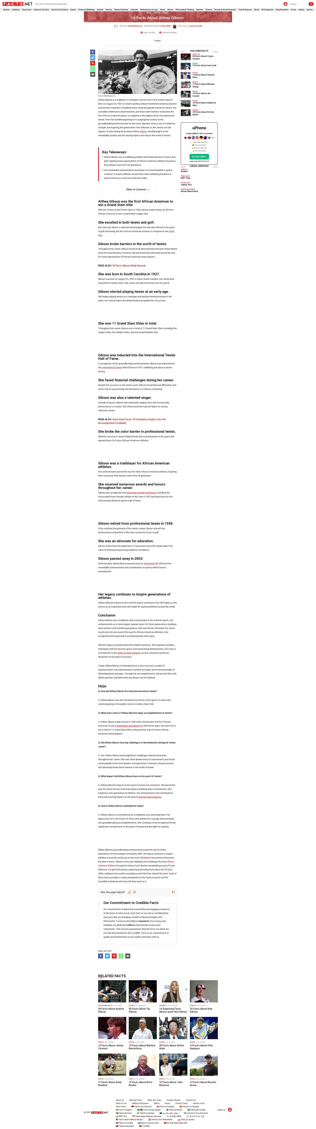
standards (143, 921)
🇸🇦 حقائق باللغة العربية (169, 1113)
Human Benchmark (189, 191)
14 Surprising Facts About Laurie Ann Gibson (173, 1010)
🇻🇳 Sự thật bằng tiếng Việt (175, 1123)
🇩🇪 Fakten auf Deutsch (141, 1106)
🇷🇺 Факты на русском (148, 1123)
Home (148, 12)
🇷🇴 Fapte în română (124, 1123)
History (109, 10)
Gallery (301, 10)
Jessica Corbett (195, 26)
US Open (168, 869)
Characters (26, 10)
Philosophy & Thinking (185, 10)
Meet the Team (154, 1100)
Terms (167, 1103)
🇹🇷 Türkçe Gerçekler (125, 1126)
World (256, 10)
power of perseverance (129, 653)
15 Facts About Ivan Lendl (204, 65)
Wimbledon (145, 857)
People (165, 12)
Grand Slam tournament (128, 725)
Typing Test (186, 185)
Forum (293, 10)
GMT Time (185, 178)
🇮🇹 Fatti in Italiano (124, 1110)
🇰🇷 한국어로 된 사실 (195, 1116)
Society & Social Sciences (225, 10)
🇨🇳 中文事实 (144, 1126)
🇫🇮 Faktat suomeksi (145, 1113)
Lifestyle (134, 10)
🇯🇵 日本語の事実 (174, 1116)
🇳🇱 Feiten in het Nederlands (160, 1119)
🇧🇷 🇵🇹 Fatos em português (149, 1110)
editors (131, 925)
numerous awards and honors (141, 492)
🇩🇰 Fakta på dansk (174, 1110)
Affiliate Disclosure (140, 1103)
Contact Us (191, 1100)
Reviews (199, 10)
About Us (120, 1100)
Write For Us (121, 1103)
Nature (170, 10)
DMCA (156, 1103)
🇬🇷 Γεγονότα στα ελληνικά (195, 1113)
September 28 (151, 563)
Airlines (6, 10)
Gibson (143, 131)
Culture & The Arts (41, 10)
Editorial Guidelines (169, 32)
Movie (162, 10)
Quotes (310, 10)
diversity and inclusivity (149, 797)
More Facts (121, 1106)
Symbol (184, 171)
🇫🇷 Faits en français (165, 1106)
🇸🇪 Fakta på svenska (196, 1110)
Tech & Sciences (245, 10)
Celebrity (16, 10)
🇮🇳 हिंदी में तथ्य (121, 1116)
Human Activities (121, 10)
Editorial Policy (135, 1100)
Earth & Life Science (59, 10)
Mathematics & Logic (149, 10)
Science (209, 10)
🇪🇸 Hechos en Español (189, 1106)
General (100, 10)
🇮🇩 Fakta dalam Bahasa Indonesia (146, 1116)
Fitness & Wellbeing (86, 10)
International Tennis (112, 367)
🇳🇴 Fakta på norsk (124, 1113)
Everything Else (282, 10)
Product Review (173, 1100)
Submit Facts (199, 1103)
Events (73, 10)
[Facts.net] (17, 4)
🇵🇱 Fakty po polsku (186, 1119)
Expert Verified (149, 32)
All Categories (267, 10)
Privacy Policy (181, 1103)
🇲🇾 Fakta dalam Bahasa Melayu (129, 1119)
